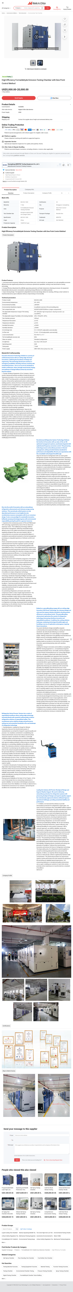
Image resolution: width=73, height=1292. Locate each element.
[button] (65, 193)
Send (17, 1160)
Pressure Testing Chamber (45, 1271)
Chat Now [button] (55, 98)
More (3, 1278)
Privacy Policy (63, 1285)
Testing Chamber (8, 1271)
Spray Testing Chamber (62, 1271)
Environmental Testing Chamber (62, 1233)
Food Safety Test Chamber (45, 1258)
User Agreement (46, 1285)
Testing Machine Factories (10, 1266)
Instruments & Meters (12, 13)
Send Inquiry (19, 98)
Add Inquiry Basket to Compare (36, 69)
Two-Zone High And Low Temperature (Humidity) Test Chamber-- (45, 1233)
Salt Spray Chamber (8, 1258)
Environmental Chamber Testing (25, 1271)
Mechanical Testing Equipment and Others (62, 1239)
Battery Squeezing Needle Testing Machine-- (27, 1233)
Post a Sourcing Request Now (53, 1160)
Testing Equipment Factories (29, 1266)
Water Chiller (57, 1236)
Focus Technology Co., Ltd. (24, 1285)
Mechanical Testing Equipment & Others (27, 1236)
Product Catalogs (27, 1229)
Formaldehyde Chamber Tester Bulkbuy (31, 1275)
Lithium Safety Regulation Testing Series (10, 1236)
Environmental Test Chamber (35, 13)
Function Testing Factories (60, 1266)
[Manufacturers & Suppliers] (36, 3)
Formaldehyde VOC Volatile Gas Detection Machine (10, 1239)
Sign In (4, 181)
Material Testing (45, 1266)
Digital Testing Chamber (9, 1275)
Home (3, 13)
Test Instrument (22, 13)
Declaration (55, 1285)
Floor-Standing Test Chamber (26, 1258)
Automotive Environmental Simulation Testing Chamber (45, 1236)
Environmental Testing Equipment (27, 1239)
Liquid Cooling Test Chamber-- (10, 1233)
